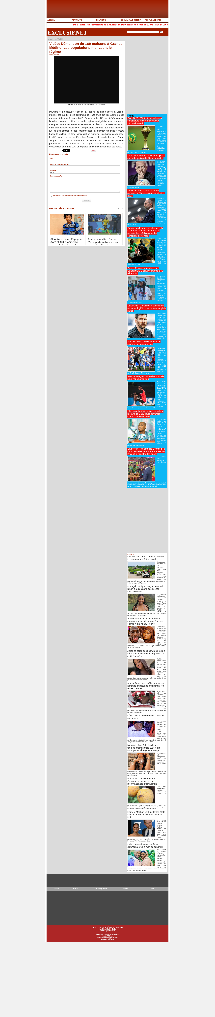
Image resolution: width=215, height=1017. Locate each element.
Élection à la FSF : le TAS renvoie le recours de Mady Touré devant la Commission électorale (145, 414)
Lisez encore (52, 148)
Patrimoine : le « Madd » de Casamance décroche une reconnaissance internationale (142, 781)
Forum (125, 889)
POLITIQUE (101, 20)
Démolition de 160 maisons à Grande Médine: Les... (82, 104)
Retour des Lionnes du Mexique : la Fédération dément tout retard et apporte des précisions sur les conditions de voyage (145, 232)
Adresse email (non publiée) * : (61, 164)
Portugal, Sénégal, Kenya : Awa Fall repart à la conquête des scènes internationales (145, 589)
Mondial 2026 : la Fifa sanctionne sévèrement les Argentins (144, 342)
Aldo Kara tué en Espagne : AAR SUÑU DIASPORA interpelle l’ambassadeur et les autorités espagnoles (66, 241)
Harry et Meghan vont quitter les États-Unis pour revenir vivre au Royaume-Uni (146, 814)
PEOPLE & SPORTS (153, 20)
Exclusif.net (67, 32)
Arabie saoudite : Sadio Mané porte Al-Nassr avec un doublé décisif (103, 241)
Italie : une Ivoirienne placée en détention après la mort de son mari (145, 845)
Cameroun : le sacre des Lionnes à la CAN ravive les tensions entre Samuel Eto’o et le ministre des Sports (146, 451)
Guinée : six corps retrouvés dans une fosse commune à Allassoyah (146, 557)
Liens (152, 889)
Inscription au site (107, 939)
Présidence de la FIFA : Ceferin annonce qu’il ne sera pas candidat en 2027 (146, 193)
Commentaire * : (56, 176)
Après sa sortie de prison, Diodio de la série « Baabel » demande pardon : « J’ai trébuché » (146, 653)
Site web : (53, 170)
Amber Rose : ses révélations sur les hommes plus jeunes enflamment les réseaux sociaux (145, 686)
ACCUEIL (51, 20)
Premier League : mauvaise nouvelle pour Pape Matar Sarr (145, 377)
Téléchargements (101, 889)
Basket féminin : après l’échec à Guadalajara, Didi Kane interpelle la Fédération (145, 271)
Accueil (50, 39)
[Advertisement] (145, 75)
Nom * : (52, 158)
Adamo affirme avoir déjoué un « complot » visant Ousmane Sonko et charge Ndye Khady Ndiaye (145, 621)
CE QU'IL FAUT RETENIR (131, 20)
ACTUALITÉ (77, 20)
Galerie (75, 889)
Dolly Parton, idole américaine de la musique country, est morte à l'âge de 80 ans (83, 25)
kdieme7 (103, 104)
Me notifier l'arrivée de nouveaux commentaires (70, 196)
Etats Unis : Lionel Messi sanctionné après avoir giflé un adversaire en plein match (146, 308)
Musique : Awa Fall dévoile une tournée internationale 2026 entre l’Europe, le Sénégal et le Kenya (143, 748)
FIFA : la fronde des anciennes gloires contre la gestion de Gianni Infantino (146, 157)
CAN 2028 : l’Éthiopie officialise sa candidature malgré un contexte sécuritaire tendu (144, 121)
